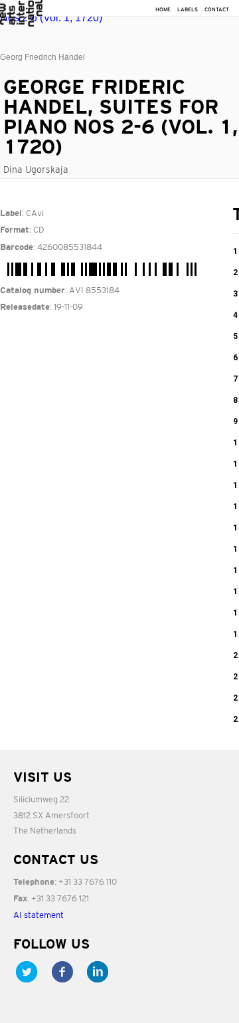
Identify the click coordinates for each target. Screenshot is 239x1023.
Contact (216, 10)
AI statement (38, 915)
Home (163, 10)
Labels (187, 10)
